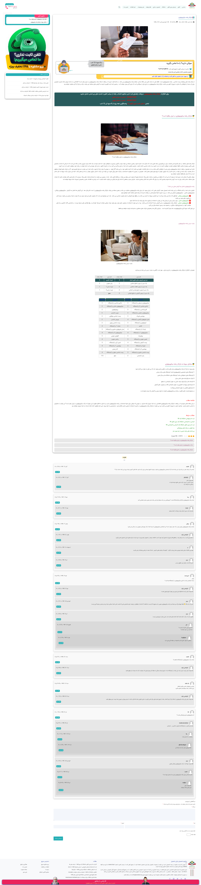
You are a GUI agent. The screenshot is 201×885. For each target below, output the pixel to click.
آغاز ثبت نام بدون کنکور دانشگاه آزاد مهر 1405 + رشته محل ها (83, 864)
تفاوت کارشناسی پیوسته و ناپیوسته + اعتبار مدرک (37, 79)
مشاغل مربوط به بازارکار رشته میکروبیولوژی (38, 22)
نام (194, 823)
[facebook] (169, 878)
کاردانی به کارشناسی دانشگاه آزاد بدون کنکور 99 (182, 422)
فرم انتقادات (132, 7)
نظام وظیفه (148, 7)
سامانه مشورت (24, 870)
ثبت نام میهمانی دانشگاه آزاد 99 (186, 419)
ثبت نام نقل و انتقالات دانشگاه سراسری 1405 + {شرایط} (84, 870)
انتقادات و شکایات (45, 867)
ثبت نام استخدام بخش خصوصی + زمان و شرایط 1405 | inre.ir (82, 867)
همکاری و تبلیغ (23, 864)
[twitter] (177, 878)
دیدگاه (193, 807)
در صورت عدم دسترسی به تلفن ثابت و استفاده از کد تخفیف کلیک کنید (170, 76)
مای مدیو (25, 872)
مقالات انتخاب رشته (183, 22)
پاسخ (57, 472)
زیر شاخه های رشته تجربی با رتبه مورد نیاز (183, 431)
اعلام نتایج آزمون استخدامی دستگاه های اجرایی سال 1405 (84, 875)
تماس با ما (126, 7)
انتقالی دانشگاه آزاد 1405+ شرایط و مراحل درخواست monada (82, 872)
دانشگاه (164, 7)
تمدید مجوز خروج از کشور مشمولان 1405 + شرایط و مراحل (35, 87)
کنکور (179, 7)
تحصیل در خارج (156, 7)
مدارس (183, 7)
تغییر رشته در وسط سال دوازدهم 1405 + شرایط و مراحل (35, 83)
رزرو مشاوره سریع (45, 864)
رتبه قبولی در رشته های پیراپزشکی (185, 428)
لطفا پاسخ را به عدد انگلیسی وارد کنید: (187, 831)
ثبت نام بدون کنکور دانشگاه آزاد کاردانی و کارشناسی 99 (180, 425)
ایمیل (122, 823)
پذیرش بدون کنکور (172, 7)
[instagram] (173, 878)
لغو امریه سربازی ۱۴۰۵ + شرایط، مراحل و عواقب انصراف (35, 95)
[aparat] (185, 878)
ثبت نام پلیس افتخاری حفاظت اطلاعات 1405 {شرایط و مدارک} (34, 91)
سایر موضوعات (141, 7)
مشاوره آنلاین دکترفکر (44, 872)
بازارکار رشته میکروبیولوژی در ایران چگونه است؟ (38, 19)
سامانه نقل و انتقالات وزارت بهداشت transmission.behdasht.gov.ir (81, 877)
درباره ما (47, 870)
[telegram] (181, 878)
